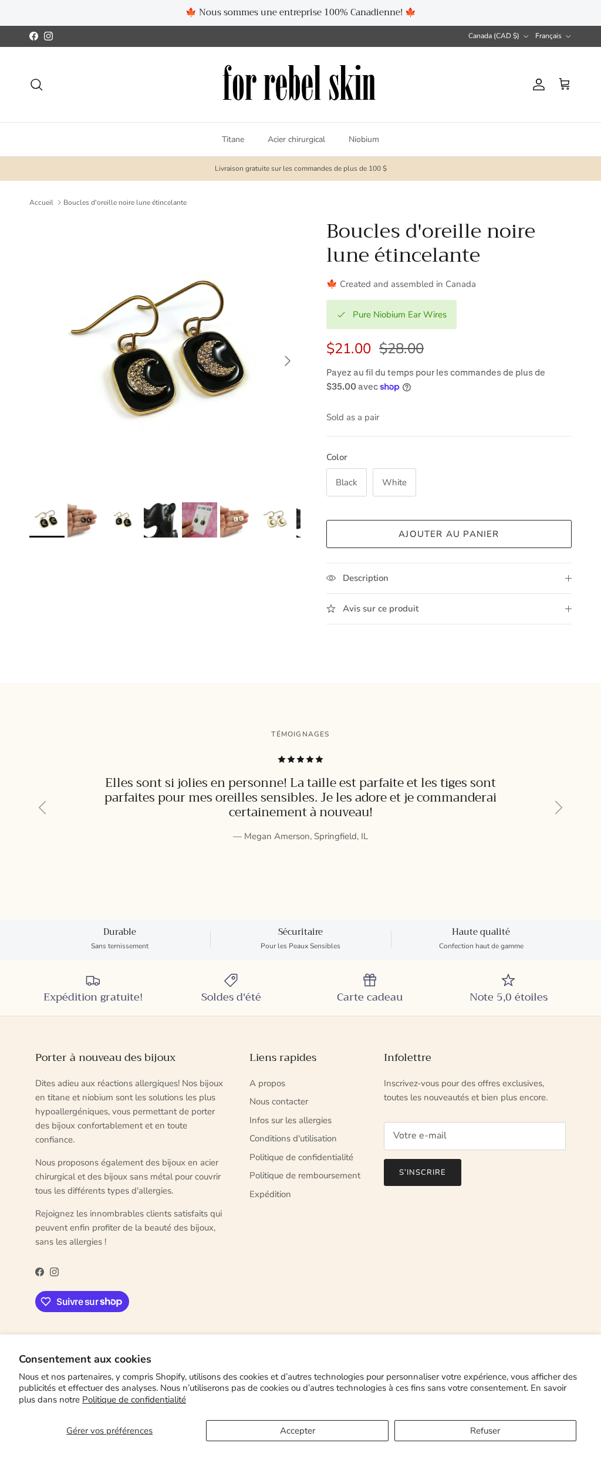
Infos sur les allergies (290, 1120)
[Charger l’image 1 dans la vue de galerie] (164, 355)
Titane (233, 139)
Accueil (41, 202)
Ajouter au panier (449, 534)
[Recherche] (36, 84)
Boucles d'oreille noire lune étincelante (125, 202)
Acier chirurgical (296, 139)
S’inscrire (422, 1172)
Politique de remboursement (304, 1175)
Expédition (270, 1194)
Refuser (485, 1431)
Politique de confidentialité (134, 1399)
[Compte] (536, 84)
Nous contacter (278, 1101)
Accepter (297, 1431)
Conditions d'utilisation (293, 1138)
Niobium (364, 139)
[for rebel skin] (300, 85)
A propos (267, 1083)
